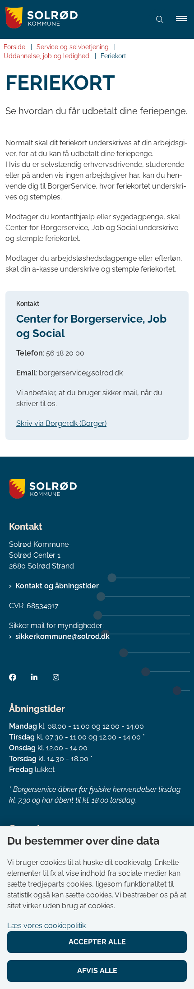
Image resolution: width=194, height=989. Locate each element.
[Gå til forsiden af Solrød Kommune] (71, 19)
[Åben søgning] (160, 19)
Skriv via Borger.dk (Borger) (61, 423)
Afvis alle (97, 970)
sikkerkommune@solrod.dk (62, 636)
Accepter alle (97, 942)
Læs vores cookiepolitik (46, 925)
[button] (185, 19)
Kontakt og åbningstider (57, 586)
